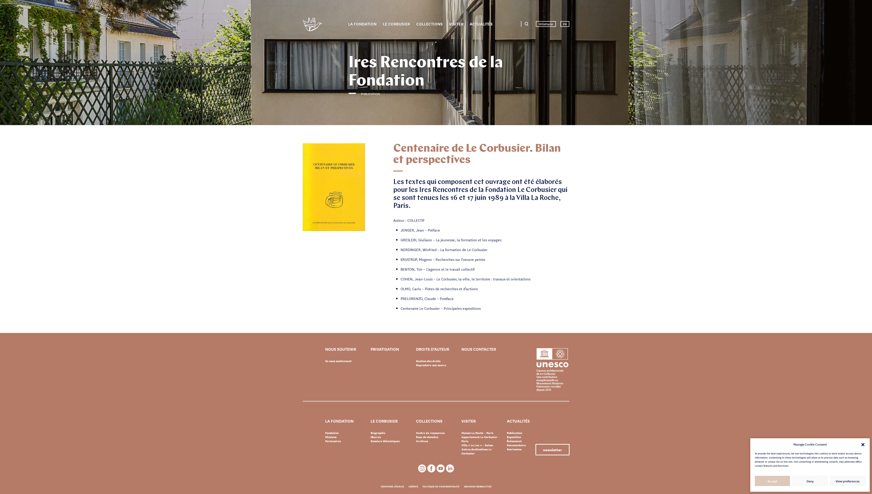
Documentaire (516, 445)
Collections (429, 24)
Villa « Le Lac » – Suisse (477, 445)
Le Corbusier (396, 24)
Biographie (378, 433)
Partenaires (333, 441)
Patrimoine (514, 449)
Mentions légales (392, 486)
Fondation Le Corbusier (312, 25)
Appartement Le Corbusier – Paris (480, 439)
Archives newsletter (477, 486)
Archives (422, 441)
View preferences (848, 481)
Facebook (431, 468)
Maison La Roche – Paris (477, 433)
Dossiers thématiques (385, 441)
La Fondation (362, 24)
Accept (772, 481)
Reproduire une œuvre (431, 365)
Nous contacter (478, 349)
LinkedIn (450, 468)
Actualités (481, 24)
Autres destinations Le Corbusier (476, 451)
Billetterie (546, 24)
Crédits (413, 486)
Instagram (422, 468)
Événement (514, 441)
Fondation (332, 433)
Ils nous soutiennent (338, 361)
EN (565, 24)
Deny (810, 481)
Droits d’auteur (432, 349)
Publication (514, 433)
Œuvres (376, 437)
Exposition (514, 437)
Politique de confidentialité (441, 486)
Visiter (456, 24)
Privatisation (385, 349)
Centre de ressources (430, 433)
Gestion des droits (428, 361)
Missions (331, 437)
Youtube (441, 468)
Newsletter (552, 449)
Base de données (427, 437)
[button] (863, 444)
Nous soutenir (340, 349)
